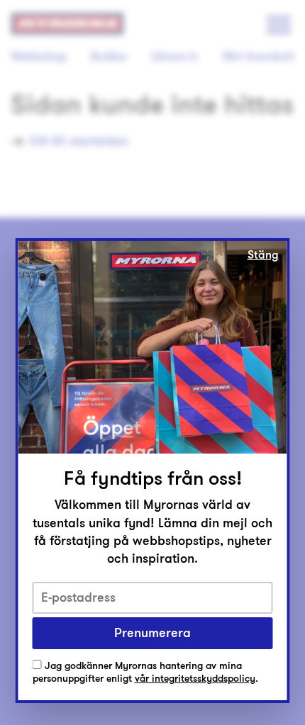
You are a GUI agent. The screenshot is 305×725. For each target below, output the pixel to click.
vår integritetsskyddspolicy (195, 678)
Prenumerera (152, 633)
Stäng (263, 255)
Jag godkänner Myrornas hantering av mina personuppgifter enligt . (145, 673)
